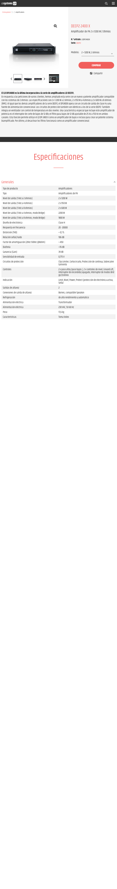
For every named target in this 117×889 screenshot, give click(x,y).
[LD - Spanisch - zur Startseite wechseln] (8, 3)
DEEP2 (78, 43)
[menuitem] (107, 3)
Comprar (96, 65)
